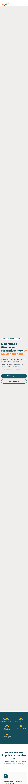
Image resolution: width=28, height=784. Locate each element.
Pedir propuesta (14, 381)
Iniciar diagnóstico (12, 376)
